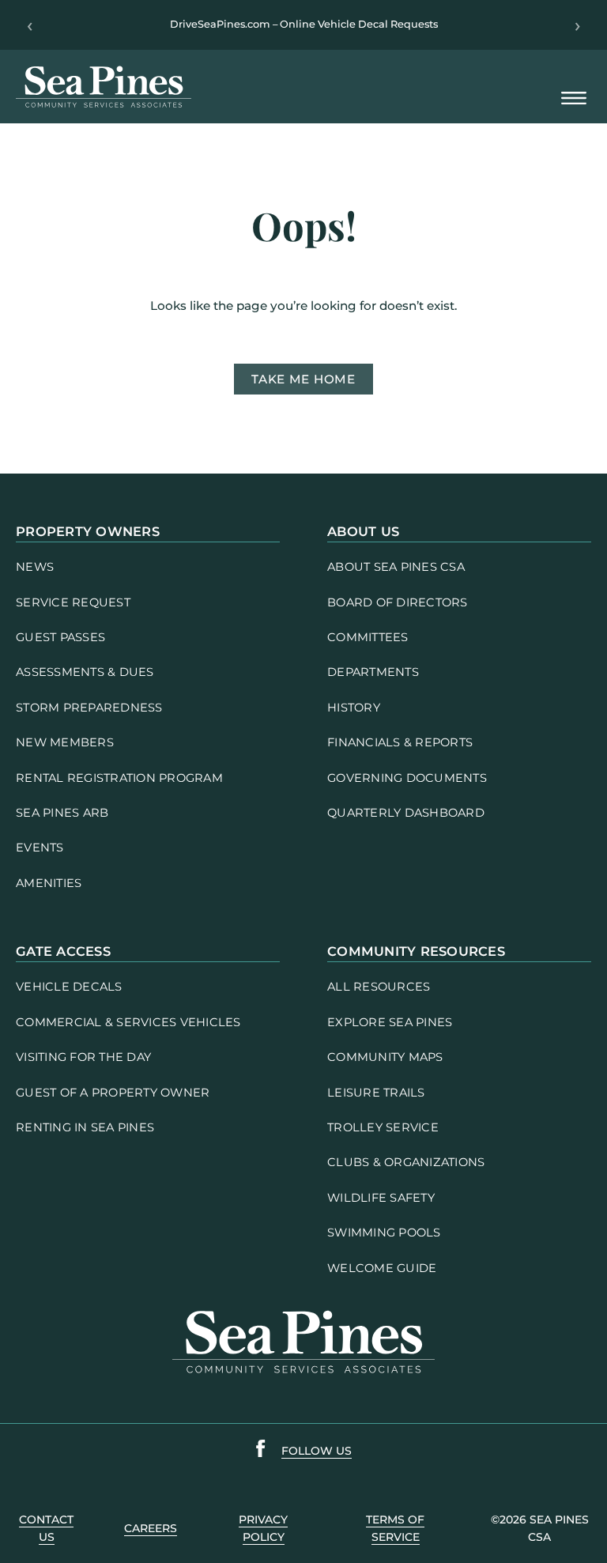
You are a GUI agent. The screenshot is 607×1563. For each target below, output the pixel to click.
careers (150, 1528)
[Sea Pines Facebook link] (261, 1451)
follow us (316, 1451)
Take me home (303, 379)
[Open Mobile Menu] (573, 99)
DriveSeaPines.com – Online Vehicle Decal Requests (304, 24)
